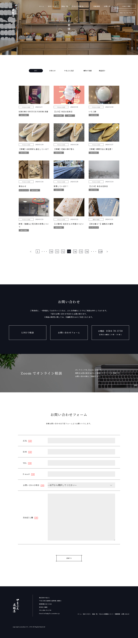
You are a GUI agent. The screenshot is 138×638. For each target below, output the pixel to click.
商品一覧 (64, 6)
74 (75, 251)
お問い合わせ (109, 6)
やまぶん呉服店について (81, 6)
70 (51, 251)
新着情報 (97, 6)
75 (80, 251)
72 (63, 251)
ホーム (41, 6)
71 (57, 251)
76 (86, 251)
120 (100, 251)
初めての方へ (53, 6)
